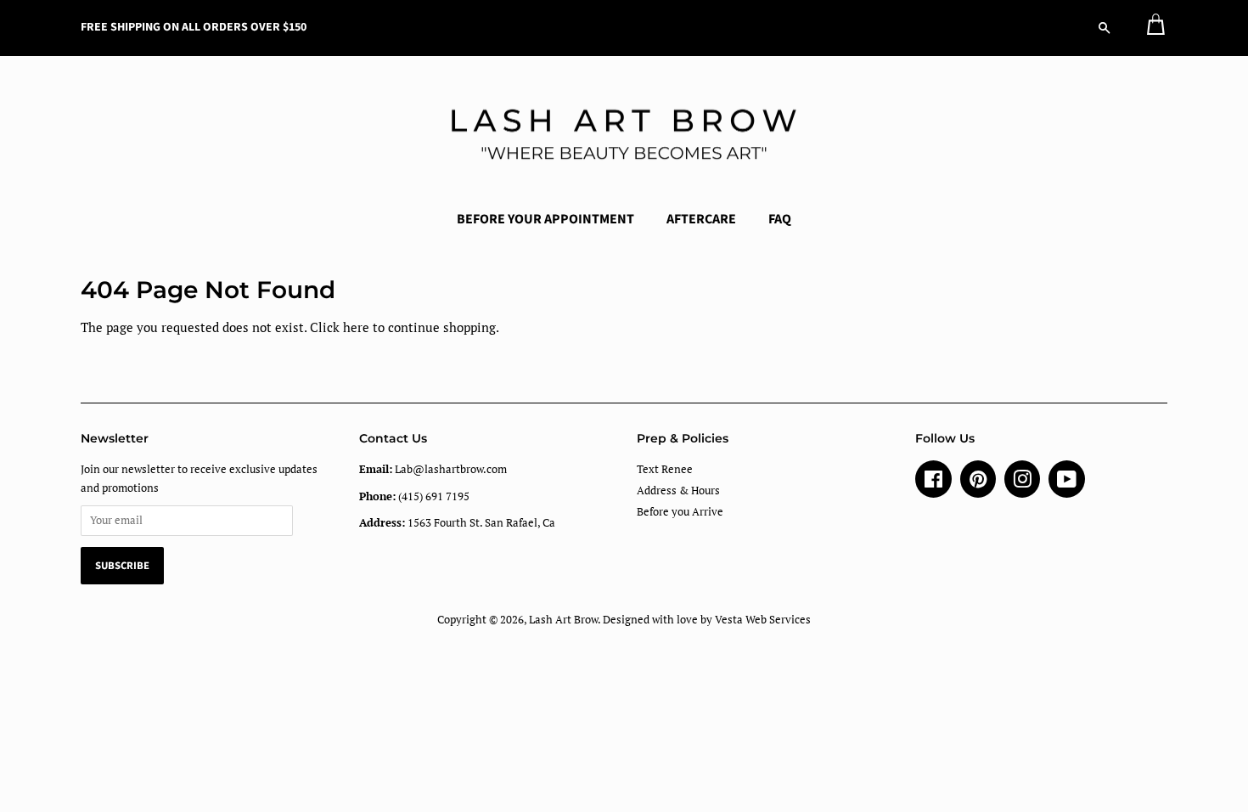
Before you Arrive (680, 512)
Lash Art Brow (563, 619)
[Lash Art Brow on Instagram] (1022, 483)
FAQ (779, 219)
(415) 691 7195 (414, 496)
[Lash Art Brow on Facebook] (933, 483)
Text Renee (665, 469)
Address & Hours (678, 490)
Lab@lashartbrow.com (433, 469)
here (356, 327)
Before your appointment (545, 219)
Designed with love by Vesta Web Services (707, 619)
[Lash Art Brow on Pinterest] (978, 483)
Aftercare (701, 219)
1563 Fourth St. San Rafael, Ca (457, 523)
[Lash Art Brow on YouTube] (1066, 483)
